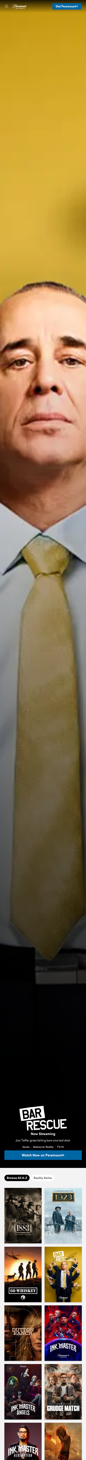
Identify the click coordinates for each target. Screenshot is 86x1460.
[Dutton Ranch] (23, 1333)
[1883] (23, 1215)
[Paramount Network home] (19, 6)
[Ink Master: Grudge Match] (63, 1391)
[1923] (63, 1215)
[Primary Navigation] (6, 6)
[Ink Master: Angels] (23, 1391)
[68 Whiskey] (23, 1274)
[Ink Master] (63, 1333)
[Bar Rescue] (63, 1274)
